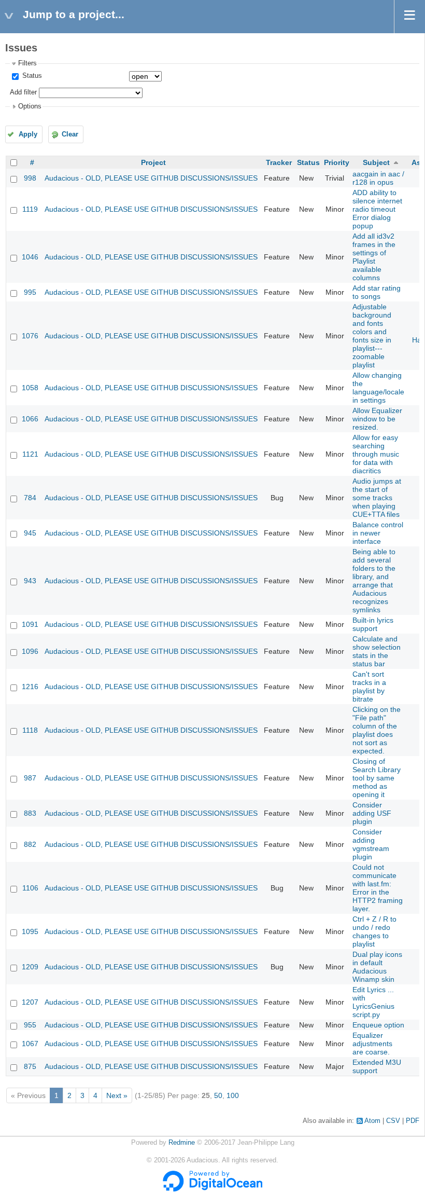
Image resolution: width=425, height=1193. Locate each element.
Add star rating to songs (376, 292)
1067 (30, 1043)
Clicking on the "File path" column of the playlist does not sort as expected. (376, 730)
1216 (30, 686)
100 (232, 1095)
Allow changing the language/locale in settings (378, 387)
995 (30, 292)
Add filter (23, 92)
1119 (30, 209)
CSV (393, 1121)
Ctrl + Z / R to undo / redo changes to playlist (374, 931)
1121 (30, 454)
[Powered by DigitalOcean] (212, 1189)
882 (30, 844)
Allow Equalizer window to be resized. (377, 418)
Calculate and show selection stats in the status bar (376, 651)
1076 (30, 336)
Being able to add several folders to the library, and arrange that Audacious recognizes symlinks (373, 580)
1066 (30, 419)
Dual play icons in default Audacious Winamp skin (377, 966)
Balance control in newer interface (377, 532)
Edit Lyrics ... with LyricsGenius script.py (373, 1002)
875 (30, 1066)
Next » (117, 1095)
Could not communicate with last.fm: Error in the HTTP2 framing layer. (377, 888)
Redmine (181, 1142)
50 (218, 1095)
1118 (30, 730)
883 (30, 813)
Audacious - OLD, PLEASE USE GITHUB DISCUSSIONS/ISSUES (151, 178)
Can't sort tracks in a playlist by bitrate (369, 686)
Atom (372, 1121)
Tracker (279, 162)
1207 (30, 1002)
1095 (30, 931)
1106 (30, 888)
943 (30, 581)
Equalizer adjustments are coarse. (372, 1043)
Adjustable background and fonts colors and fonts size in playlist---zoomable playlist (371, 336)
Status (31, 75)
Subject (376, 162)
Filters (27, 63)
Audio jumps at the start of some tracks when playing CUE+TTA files (376, 497)
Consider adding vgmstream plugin (370, 844)
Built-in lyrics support (372, 624)
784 (30, 497)
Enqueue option (378, 1025)
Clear (70, 134)
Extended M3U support (376, 1066)
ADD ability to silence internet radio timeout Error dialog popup (377, 209)
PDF (412, 1121)
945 (30, 533)
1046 (30, 257)
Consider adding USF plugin (371, 813)
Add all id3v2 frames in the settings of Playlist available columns (373, 257)
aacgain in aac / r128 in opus (378, 178)
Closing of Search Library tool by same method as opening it (376, 778)
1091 (30, 624)
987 (30, 778)
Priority (336, 162)
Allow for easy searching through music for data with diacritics (375, 454)
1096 (30, 651)
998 (30, 178)
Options (29, 106)
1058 (30, 387)
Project (153, 162)
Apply (28, 134)
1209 (30, 967)
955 (30, 1025)
